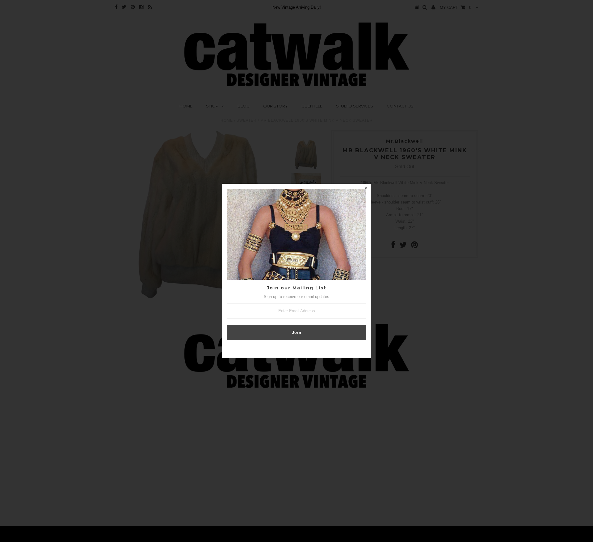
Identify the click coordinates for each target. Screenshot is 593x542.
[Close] (366, 188)
